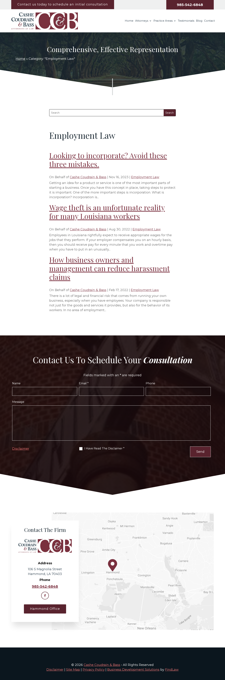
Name (16, 383)
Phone (150, 383)
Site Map (73, 670)
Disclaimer (20, 449)
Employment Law (145, 177)
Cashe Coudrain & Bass (88, 177)
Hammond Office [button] (45, 609)
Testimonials (186, 21)
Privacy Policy (94, 670)
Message (18, 401)
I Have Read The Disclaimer (104, 448)
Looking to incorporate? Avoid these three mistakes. (108, 160)
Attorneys (141, 21)
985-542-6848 (190, 5)
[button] (221, 654)
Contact (209, 21)
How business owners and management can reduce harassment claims (109, 268)
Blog (199, 21)
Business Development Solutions (133, 670)
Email (84, 383)
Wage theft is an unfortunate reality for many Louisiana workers (107, 212)
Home (129, 21)
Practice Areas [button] (163, 21)
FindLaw (172, 670)
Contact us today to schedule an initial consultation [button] (62, 4)
